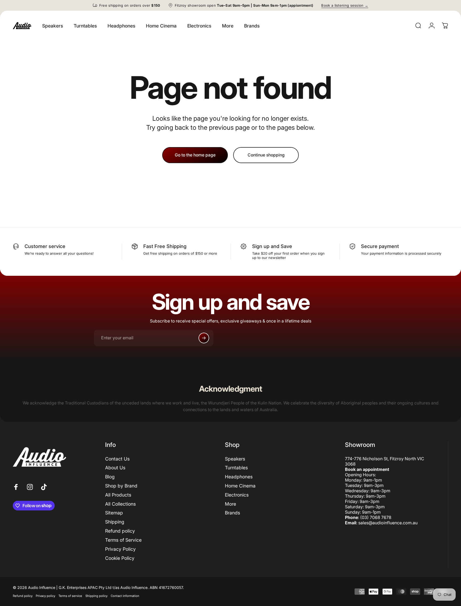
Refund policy (120, 531)
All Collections (120, 504)
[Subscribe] (203, 338)
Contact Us (117, 459)
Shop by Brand (121, 486)
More (230, 504)
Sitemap (114, 513)
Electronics (237, 495)
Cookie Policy (119, 558)
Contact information (125, 596)
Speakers (235, 459)
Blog (110, 476)
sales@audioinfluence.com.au (388, 522)
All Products (118, 495)
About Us (115, 467)
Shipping (114, 522)
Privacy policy (45, 596)
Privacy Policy (120, 549)
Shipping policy (96, 596)
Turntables (236, 467)
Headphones (239, 476)
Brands (232, 513)
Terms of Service (123, 540)
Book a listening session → (344, 5)
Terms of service (70, 596)
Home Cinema (240, 486)
